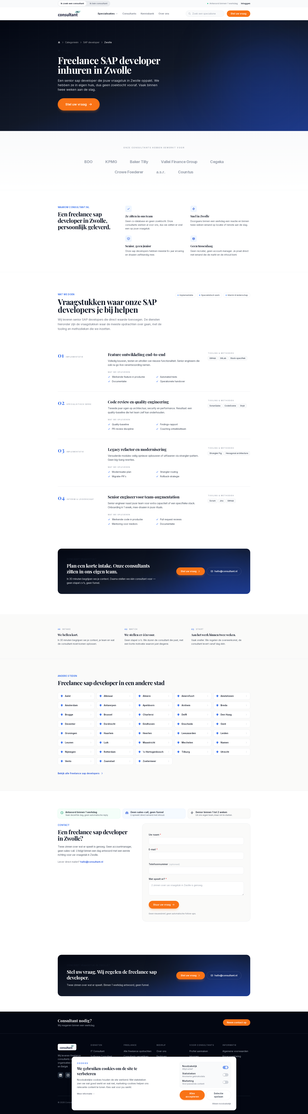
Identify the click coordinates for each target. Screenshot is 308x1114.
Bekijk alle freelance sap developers (78, 773)
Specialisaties (106, 13)
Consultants (129, 13)
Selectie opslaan (218, 1095)
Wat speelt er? (158, 879)
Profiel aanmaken (198, 1051)
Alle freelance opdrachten (137, 1051)
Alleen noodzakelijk (221, 1103)
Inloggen (245, 3)
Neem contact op (236, 1022)
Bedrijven (162, 1056)
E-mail (153, 849)
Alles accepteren (192, 1095)
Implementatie (186, 295)
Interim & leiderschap (238, 295)
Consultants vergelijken (136, 1056)
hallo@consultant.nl (225, 571)
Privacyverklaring (231, 1056)
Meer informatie (84, 1093)
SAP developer (91, 42)
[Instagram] (68, 1075)
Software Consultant (101, 1056)
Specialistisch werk (210, 295)
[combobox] (205, 14)
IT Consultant (97, 1051)
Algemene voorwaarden (235, 1051)
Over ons (163, 13)
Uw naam (155, 834)
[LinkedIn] (60, 1075)
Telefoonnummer (164, 864)
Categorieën (71, 42)
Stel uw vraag (238, 13)
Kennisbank (147, 13)
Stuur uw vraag (162, 904)
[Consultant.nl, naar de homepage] (69, 13)
